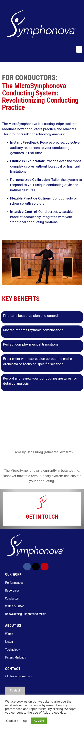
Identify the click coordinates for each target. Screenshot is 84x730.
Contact (13, 669)
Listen (9, 642)
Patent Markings (15, 657)
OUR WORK (13, 574)
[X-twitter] (36, 566)
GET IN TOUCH (42, 516)
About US (13, 625)
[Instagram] (45, 566)
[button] (79, 49)
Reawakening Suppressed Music (25, 614)
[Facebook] (27, 566)
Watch (9, 634)
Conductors (13, 598)
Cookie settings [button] (17, 721)
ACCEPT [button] (39, 720)
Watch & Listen (14, 606)
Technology (12, 650)
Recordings (12, 590)
